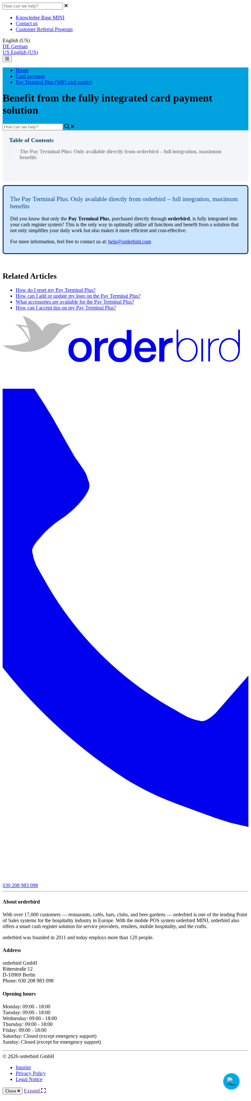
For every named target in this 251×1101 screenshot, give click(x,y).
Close (11, 1091)
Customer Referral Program (44, 29)
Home (22, 70)
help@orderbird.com (129, 241)
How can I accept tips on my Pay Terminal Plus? (66, 307)
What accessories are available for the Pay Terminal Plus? (75, 302)
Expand (32, 1090)
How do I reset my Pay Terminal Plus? (55, 290)
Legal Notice (29, 1079)
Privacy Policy (31, 1073)
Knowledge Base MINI (40, 17)
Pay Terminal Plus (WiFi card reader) (54, 82)
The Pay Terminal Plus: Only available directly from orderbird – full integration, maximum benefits (120, 154)
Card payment (30, 76)
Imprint (23, 1067)
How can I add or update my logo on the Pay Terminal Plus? (78, 296)
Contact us (27, 23)
